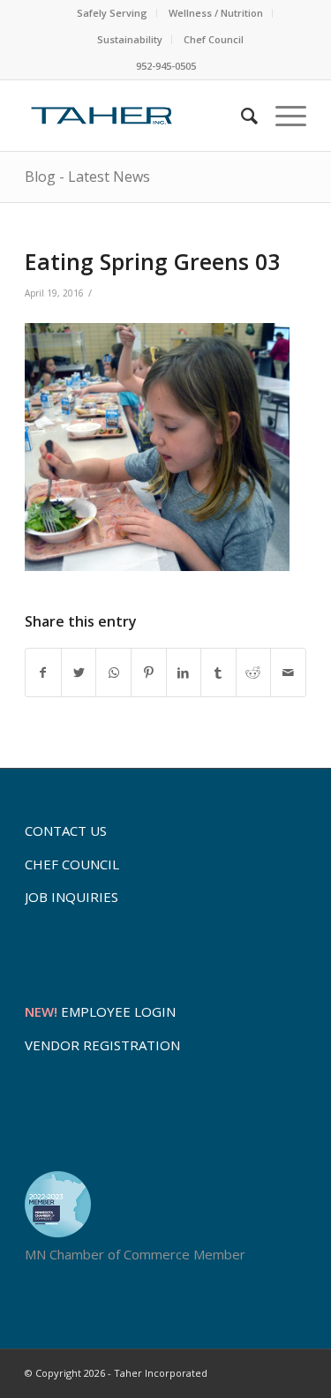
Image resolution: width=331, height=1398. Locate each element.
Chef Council (214, 39)
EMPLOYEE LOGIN (100, 1011)
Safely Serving (112, 12)
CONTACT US (66, 830)
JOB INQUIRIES (71, 897)
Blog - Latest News (87, 176)
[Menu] (282, 115)
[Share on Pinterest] (149, 673)
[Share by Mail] (288, 673)
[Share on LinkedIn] (184, 673)
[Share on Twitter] (79, 673)
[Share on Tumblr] (218, 673)
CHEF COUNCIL (72, 864)
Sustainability (129, 39)
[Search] (240, 115)
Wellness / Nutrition (216, 12)
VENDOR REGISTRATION (102, 1045)
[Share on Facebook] (43, 673)
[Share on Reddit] (254, 673)
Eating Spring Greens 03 (152, 261)
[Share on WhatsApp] (113, 673)
